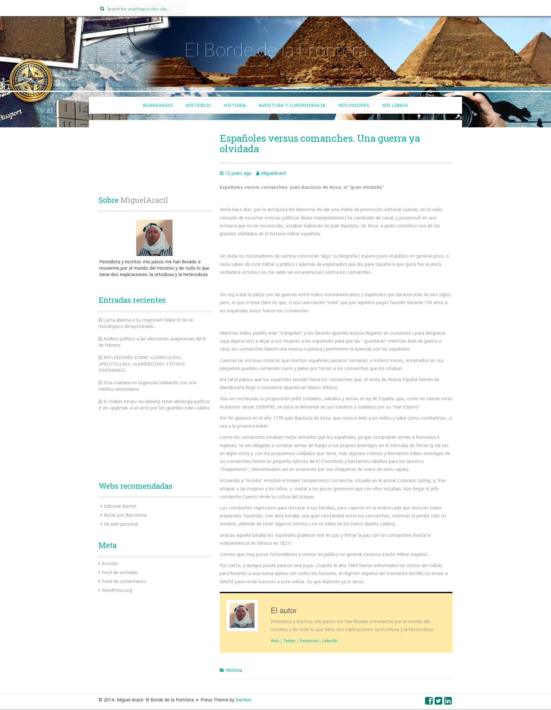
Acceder (110, 563)
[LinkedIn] (448, 702)
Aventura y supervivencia (292, 105)
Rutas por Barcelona (125, 515)
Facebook (309, 640)
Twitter (289, 640)
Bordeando (158, 105)
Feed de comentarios (124, 581)
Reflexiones (353, 105)
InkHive (243, 700)
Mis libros (395, 105)
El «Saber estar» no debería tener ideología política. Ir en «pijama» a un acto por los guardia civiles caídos (154, 404)
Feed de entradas (120, 572)
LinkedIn (329, 640)
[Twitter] (439, 702)
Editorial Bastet (120, 506)
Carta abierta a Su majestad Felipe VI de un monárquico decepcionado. (146, 323)
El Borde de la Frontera (275, 49)
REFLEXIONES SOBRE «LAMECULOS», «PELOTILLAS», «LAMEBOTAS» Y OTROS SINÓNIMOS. (142, 363)
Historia (235, 105)
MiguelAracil (273, 173)
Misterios (198, 105)
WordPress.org (117, 590)
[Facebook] (429, 702)
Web (275, 640)
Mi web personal (121, 524)
